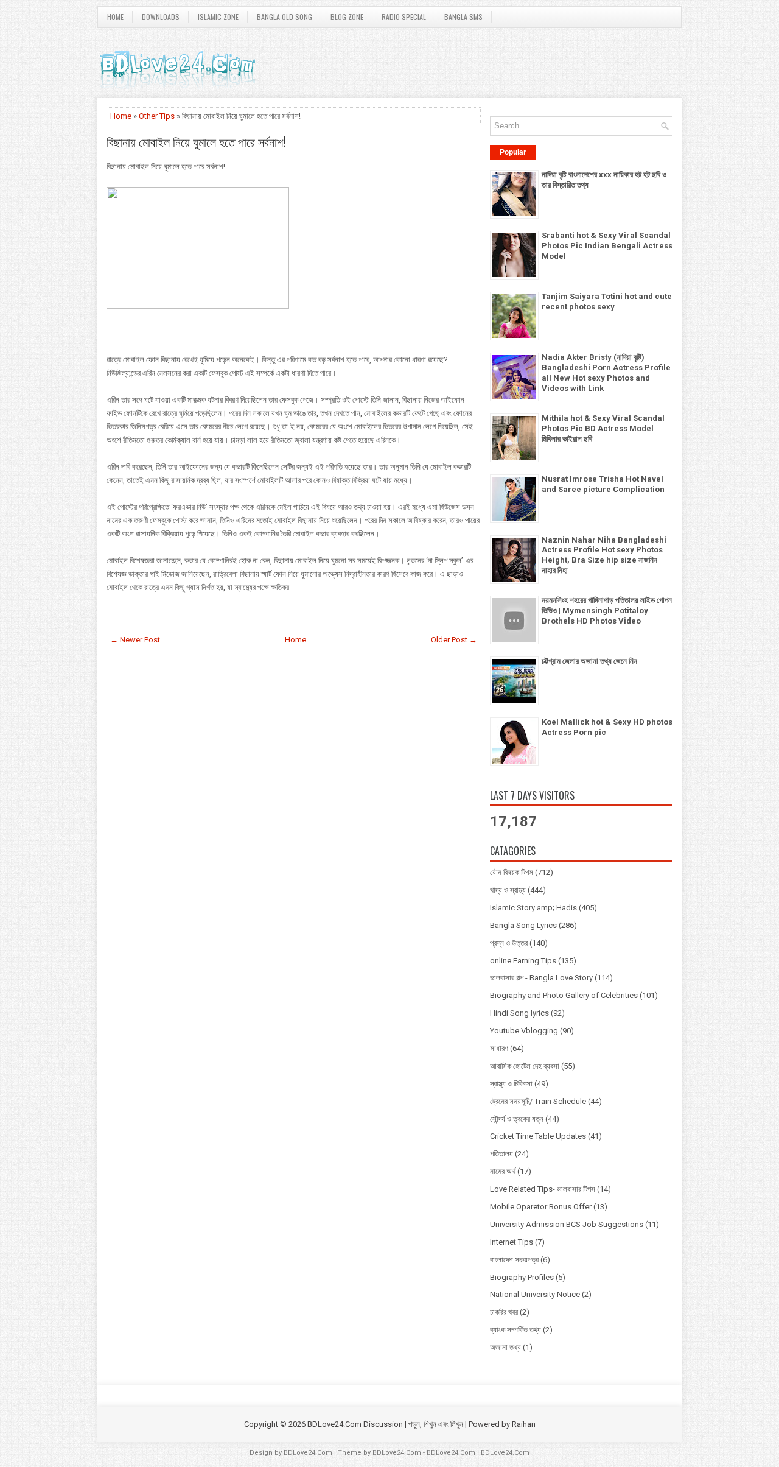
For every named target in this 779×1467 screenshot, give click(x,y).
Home (115, 17)
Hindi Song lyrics (519, 1013)
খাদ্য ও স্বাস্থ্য (508, 890)
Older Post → (454, 639)
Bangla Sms (463, 17)
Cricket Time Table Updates (538, 1136)
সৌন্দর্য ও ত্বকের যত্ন (516, 1119)
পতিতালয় (501, 1153)
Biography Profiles (522, 1277)
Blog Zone (346, 17)
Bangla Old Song (284, 17)
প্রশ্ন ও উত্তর (509, 943)
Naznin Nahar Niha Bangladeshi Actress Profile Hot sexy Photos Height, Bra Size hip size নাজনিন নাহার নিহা (604, 555)
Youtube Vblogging (524, 1030)
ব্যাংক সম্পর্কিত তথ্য (515, 1329)
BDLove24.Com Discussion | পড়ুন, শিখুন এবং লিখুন (385, 1424)
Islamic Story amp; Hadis (533, 907)
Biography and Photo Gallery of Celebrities (564, 995)
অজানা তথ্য (505, 1347)
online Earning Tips (523, 960)
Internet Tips (511, 1242)
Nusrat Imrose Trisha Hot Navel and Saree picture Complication (603, 484)
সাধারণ (499, 1048)
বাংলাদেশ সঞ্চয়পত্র (514, 1259)
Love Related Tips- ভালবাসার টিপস (542, 1189)
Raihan (524, 1424)
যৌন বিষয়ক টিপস (511, 872)
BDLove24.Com (308, 1453)
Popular (513, 152)
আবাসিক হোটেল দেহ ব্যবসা (524, 1066)
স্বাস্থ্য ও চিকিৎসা (511, 1083)
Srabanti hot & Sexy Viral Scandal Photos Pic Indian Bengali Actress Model (607, 246)
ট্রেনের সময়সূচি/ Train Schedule (538, 1101)
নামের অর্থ (502, 1171)
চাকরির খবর (504, 1312)
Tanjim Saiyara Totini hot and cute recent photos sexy (607, 301)
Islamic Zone (218, 17)
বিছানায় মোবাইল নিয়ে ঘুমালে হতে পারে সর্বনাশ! (196, 141)
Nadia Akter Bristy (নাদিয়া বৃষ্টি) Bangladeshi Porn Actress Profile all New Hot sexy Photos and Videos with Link (606, 373)
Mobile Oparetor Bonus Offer (541, 1206)
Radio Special (404, 17)
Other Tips (157, 116)
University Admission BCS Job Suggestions (566, 1224)
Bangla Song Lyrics (523, 925)
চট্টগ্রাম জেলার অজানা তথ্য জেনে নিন (589, 661)
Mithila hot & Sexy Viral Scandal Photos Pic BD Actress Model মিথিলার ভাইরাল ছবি (603, 428)
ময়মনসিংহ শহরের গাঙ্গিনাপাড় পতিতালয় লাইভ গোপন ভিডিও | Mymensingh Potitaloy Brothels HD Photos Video (607, 610)
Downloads (161, 17)
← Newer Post (135, 639)
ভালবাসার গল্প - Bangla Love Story (541, 977)
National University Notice (535, 1294)
